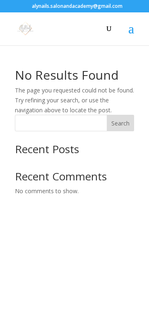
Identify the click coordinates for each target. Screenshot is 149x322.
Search (120, 123)
